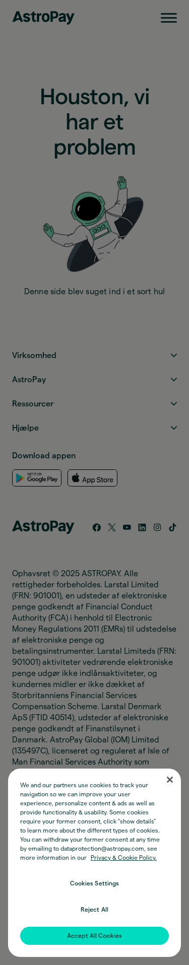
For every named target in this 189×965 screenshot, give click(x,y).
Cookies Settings (94, 883)
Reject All (94, 910)
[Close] (170, 780)
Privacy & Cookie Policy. (124, 858)
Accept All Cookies (94, 936)
